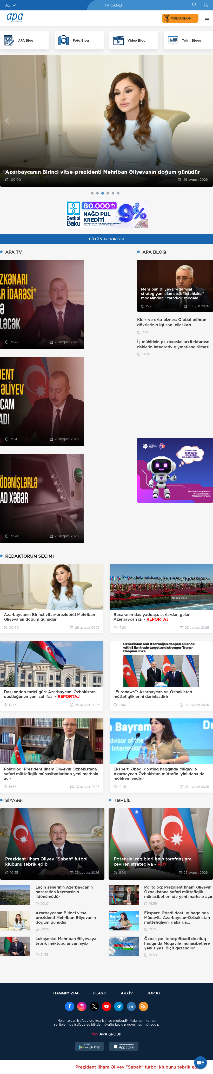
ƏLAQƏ (99, 993)
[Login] (206, 5)
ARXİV (127, 993)
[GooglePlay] (89, 1047)
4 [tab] (107, 193)
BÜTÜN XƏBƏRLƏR (106, 239)
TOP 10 (153, 993)
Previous (7, 121)
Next (206, 121)
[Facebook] (69, 1007)
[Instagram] (81, 1007)
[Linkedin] (131, 1007)
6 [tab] (118, 193)
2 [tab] (97, 193)
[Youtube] (106, 1007)
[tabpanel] (106, 121)
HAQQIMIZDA (66, 993)
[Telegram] (118, 1007)
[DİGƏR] (205, 18)
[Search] (194, 5)
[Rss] (143, 1007)
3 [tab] (102, 193)
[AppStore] (123, 1047)
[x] (94, 1007)
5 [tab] (113, 193)
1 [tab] (92, 193)
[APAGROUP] (106, 1034)
